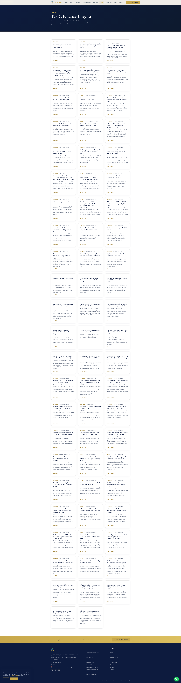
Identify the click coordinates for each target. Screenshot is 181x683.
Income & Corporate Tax (92, 667)
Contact (121, 2)
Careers (115, 2)
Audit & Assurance (90, 655)
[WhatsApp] (59, 671)
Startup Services (87, 2)
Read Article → (56, 60)
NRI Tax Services (90, 662)
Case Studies (109, 2)
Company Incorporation (92, 669)
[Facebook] (55, 671)
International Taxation (91, 660)
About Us (72, 2)
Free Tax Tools (113, 660)
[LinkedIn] (52, 671)
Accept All (13, 679)
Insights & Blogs (113, 662)
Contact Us (112, 669)
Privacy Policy (113, 672)
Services (78, 2)
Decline (6, 679)
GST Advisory (89, 657)
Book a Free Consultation (121, 639)
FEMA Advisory (89, 672)
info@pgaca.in (55, 664)
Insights (102, 2)
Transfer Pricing (90, 664)
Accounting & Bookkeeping (92, 652)
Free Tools (95, 2)
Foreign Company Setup (92, 674)
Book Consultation (133, 2)
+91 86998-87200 (56, 662)
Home (66, 2)
